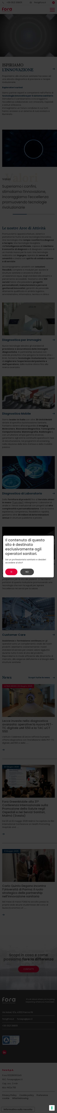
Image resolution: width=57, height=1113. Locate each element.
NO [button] (27, 571)
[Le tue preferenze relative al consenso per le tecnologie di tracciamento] (52, 1108)
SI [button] (11, 571)
